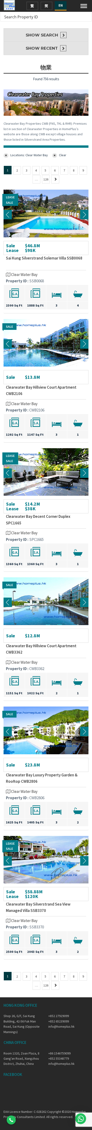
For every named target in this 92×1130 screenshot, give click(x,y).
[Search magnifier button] (87, 16)
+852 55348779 (58, 1058)
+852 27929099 (58, 1016)
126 (45, 179)
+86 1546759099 (59, 1053)
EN (61, 5)
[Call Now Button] (11, 1120)
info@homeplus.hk (61, 1026)
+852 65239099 (58, 1021)
